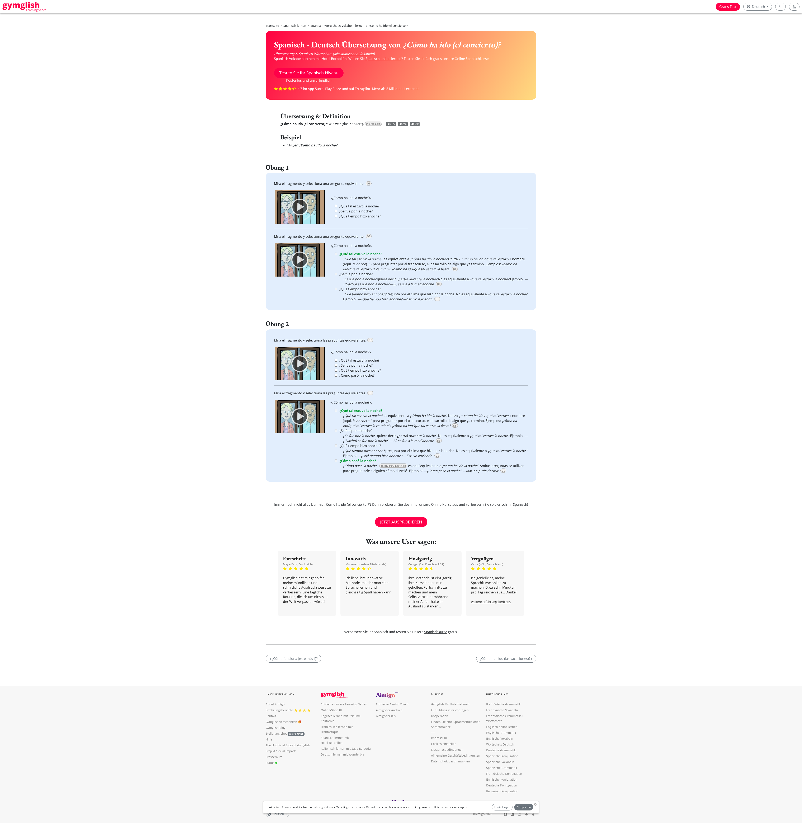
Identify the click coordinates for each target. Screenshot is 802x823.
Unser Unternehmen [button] (280, 694)
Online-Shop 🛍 (331, 710)
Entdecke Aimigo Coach (392, 704)
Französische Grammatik (503, 704)
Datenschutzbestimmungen (450, 807)
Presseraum (274, 757)
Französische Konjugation (504, 774)
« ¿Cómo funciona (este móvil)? (293, 658)
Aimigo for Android (389, 710)
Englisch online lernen (502, 727)
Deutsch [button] (758, 6)
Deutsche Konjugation (501, 785)
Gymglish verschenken (281, 722)
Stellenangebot (284, 733)
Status (270, 763)
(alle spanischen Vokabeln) (354, 53)
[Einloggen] (794, 7)
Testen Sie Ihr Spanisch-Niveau (308, 73)
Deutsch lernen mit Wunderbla (342, 754)
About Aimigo (275, 704)
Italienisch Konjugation (502, 791)
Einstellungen (502, 807)
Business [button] (437, 694)
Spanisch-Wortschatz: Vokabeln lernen (337, 26)
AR (417, 124)
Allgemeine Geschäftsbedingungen (455, 755)
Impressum (439, 738)
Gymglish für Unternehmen (450, 704)
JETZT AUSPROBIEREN (401, 522)
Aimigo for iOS (386, 716)
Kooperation (439, 716)
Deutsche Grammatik (501, 750)
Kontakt (271, 716)
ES (393, 124)
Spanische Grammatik (501, 768)
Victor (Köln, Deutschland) (487, 564)
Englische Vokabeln (499, 738)
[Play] (299, 207)
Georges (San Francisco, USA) (426, 564)
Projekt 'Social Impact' (281, 751)
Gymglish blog (276, 728)
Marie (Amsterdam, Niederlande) (366, 564)
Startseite (272, 26)
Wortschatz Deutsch (500, 744)
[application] (300, 207)
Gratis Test (727, 6)
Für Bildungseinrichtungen (450, 710)
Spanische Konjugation (502, 756)
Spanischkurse (435, 632)
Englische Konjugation (501, 779)
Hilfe (269, 739)
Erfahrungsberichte (279, 710)
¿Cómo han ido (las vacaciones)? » (506, 658)
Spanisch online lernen (383, 58)
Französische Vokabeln (502, 710)
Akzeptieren (524, 807)
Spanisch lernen (294, 26)
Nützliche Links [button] (497, 694)
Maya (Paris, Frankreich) (298, 564)
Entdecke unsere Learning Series (344, 704)
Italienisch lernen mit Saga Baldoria (346, 749)
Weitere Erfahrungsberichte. (491, 602)
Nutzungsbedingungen (447, 750)
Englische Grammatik (501, 733)
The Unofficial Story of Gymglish (288, 745)
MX (405, 124)
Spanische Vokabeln (500, 762)
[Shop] (780, 7)
